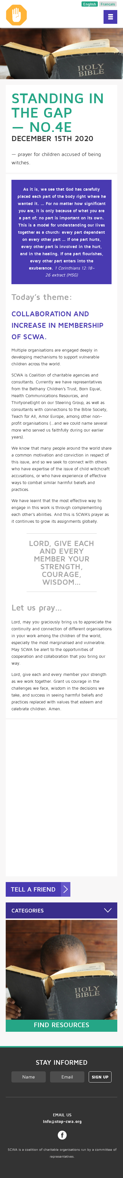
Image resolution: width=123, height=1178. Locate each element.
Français (108, 4)
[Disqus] (61, 797)
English (89, 4)
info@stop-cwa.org (62, 1121)
